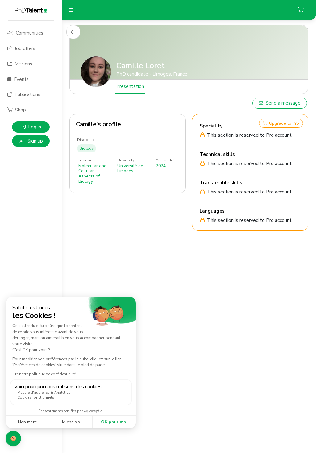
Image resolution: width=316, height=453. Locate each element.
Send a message (283, 103)
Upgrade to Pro (284, 123)
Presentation (130, 86)
